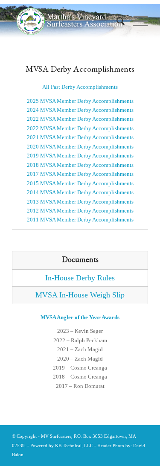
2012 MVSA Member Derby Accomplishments (80, 210)
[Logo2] (70, 21)
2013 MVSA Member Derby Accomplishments (80, 201)
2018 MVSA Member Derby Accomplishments (80, 165)
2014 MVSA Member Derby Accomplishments (80, 192)
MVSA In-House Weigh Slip (80, 295)
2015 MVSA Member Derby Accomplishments (80, 183)
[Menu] (136, 21)
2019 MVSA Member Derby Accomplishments (80, 155)
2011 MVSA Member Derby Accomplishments (80, 219)
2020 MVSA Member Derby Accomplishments (80, 146)
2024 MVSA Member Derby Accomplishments (80, 110)
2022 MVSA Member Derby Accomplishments (80, 119)
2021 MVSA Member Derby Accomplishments (80, 137)
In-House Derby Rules (80, 278)
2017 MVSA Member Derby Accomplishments (80, 174)
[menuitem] (116, 21)
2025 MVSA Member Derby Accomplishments (80, 101)
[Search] (116, 21)
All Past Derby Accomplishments (80, 87)
